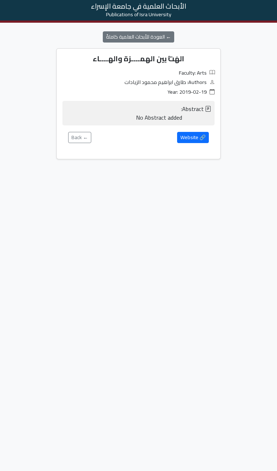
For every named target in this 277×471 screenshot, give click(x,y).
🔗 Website (193, 137)
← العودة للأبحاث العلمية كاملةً (138, 36)
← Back (79, 137)
